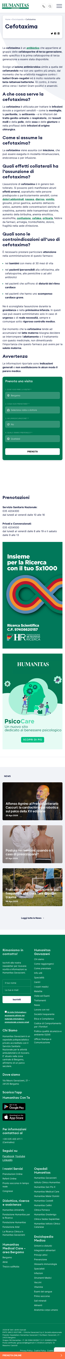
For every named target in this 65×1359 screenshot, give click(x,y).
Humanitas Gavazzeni (45, 1177)
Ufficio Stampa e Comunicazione (42, 1041)
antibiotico (33, 47)
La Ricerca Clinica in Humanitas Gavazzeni (14, 1233)
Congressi (8, 1191)
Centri (37, 982)
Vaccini (37, 1282)
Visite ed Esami (42, 995)
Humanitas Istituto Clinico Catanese (47, 1225)
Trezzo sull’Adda (11, 1266)
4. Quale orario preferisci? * (18, 433)
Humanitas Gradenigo (45, 1214)
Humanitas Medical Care (46, 1191)
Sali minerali (40, 1300)
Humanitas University (13, 1209)
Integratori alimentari (44, 1250)
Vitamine (38, 1287)
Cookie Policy (40, 1350)
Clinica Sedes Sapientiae (46, 1219)
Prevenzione (40, 1259)
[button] (59, 6)
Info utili (38, 973)
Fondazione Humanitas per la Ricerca (16, 1216)
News (37, 1005)
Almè (5, 1262)
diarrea (39, 199)
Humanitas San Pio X (44, 1187)
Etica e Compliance (44, 1018)
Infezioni (38, 1273)
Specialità (39, 977)
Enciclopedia (18, 19)
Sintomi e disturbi (43, 1245)
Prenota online (12, 1355)
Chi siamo (39, 959)
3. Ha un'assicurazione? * (17, 418)
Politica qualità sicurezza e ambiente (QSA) (48, 1033)
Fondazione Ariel (11, 1227)
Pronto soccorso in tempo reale (16, 1185)
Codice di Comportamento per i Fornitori (47, 1025)
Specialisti (39, 1268)
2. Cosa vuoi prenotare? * (17, 404)
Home (7, 19)
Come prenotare (42, 968)
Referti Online (9, 1178)
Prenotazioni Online (12, 1174)
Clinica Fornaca (42, 1209)
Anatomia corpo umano (46, 1309)
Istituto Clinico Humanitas (47, 1182)
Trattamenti (40, 1000)
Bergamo (7, 1257)
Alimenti (38, 1305)
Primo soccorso (42, 1296)
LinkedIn (7, 1160)
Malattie (38, 991)
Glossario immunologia (45, 1264)
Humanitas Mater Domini (46, 1196)
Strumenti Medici (42, 1277)
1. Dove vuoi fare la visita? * (18, 389)
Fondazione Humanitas (14, 1222)
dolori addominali (13, 199)
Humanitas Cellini (43, 1205)
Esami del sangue (43, 1291)
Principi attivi (40, 1254)
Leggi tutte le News (31, 918)
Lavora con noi (41, 1009)
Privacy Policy (26, 1350)
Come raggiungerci (44, 963)
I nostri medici (41, 986)
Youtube (20, 1156)
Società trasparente (44, 1014)
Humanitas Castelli (43, 1200)
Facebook (8, 1156)
